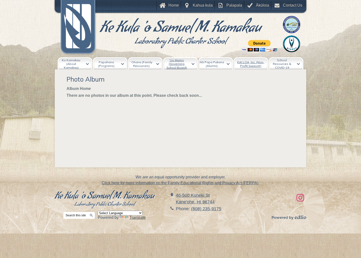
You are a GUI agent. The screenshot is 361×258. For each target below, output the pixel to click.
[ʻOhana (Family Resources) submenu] (145, 63)
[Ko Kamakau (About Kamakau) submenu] (75, 63)
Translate (137, 217)
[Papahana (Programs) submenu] (110, 63)
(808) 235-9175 (206, 208)
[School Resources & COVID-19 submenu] (286, 63)
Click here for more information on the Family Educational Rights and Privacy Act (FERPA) (180, 183)
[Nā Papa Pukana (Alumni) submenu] (215, 63)
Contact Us (292, 5)
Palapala (234, 5)
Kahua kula (203, 5)
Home (173, 5)
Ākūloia (262, 5)
